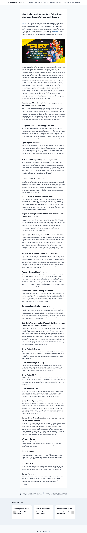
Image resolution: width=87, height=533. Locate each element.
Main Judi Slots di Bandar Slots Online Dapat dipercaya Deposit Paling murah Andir (56, 493)
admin (24, 19)
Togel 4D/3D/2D (76, 2)
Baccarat (31, 2)
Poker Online (46, 2)
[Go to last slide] (14, 512)
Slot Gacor (58, 2)
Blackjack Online (38, 2)
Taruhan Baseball (67, 2)
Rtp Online (52, 2)
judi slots (55, 31)
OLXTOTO (24, 23)
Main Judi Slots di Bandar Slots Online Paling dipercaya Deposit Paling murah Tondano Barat (31, 493)
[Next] (72, 512)
